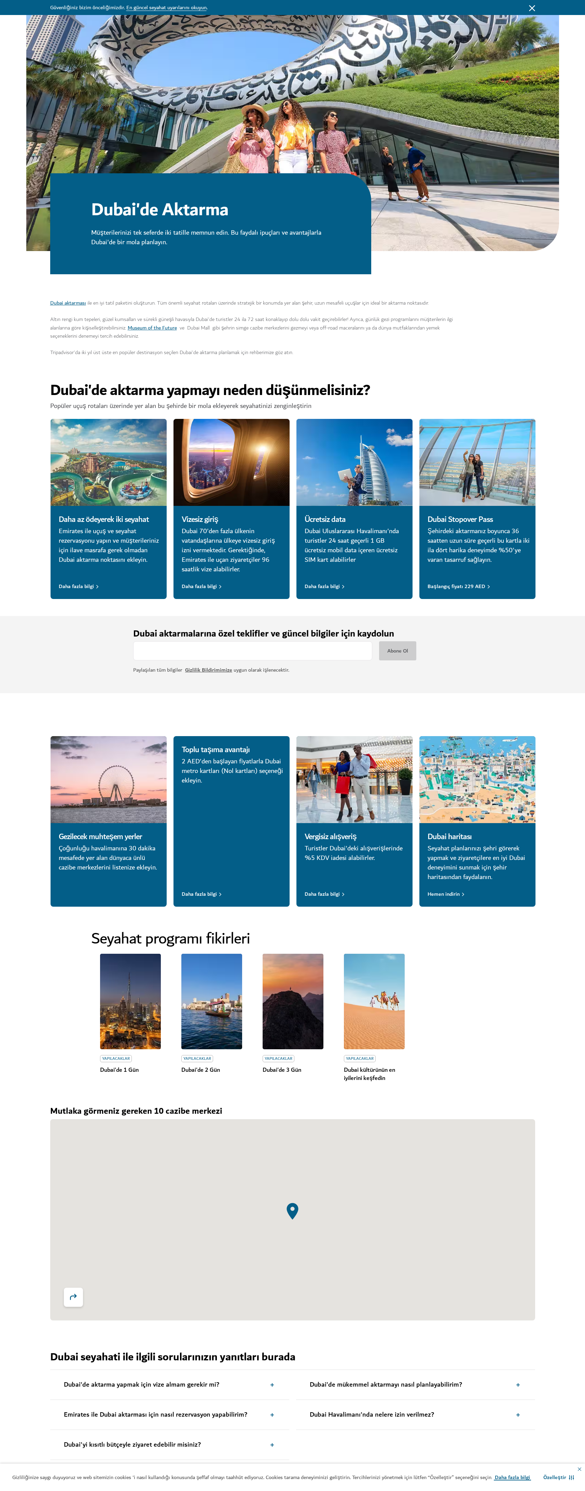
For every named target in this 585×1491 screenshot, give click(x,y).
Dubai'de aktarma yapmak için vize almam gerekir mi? (141, 1385)
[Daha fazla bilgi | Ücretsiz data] (354, 462)
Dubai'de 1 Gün (119, 1070)
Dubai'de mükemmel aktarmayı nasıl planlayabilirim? (386, 1385)
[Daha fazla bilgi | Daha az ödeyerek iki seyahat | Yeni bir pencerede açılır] (109, 462)
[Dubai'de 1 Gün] (130, 1001)
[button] (558, 1477)
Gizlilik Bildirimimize (208, 670)
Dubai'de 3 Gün (282, 1070)
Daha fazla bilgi (76, 586)
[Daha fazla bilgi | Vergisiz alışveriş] (354, 779)
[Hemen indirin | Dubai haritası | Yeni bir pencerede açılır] (477, 779)
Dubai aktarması (68, 302)
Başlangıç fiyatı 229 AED (456, 586)
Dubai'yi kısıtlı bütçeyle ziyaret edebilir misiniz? (132, 1445)
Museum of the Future (152, 327)
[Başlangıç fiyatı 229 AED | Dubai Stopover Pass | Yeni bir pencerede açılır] (477, 462)
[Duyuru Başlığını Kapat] (532, 7)
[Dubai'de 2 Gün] (211, 1001)
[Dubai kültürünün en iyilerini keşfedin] (374, 1001)
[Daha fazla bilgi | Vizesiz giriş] (231, 462)
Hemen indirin (444, 894)
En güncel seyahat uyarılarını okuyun (166, 7)
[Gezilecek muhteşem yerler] (109, 779)
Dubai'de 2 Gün (200, 1070)
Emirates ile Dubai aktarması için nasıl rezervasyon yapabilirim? (155, 1415)
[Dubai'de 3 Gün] (293, 1001)
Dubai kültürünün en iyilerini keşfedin (369, 1074)
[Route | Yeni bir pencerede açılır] (73, 1297)
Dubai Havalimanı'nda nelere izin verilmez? (372, 1415)
